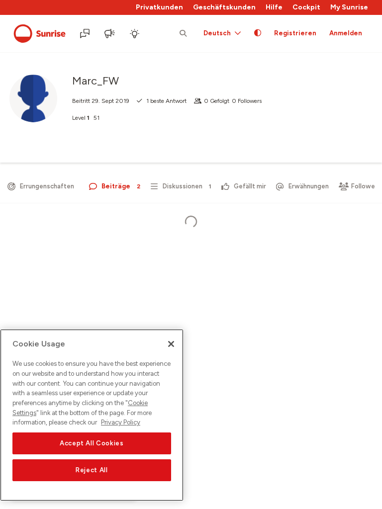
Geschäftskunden (224, 7)
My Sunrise (349, 7)
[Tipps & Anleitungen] (135, 33)
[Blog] (110, 33)
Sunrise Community (39, 34)
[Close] (171, 344)
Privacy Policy (120, 422)
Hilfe (274, 7)
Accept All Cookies (92, 443)
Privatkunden (159, 7)
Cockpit (306, 7)
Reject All (92, 470)
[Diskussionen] (85, 33)
